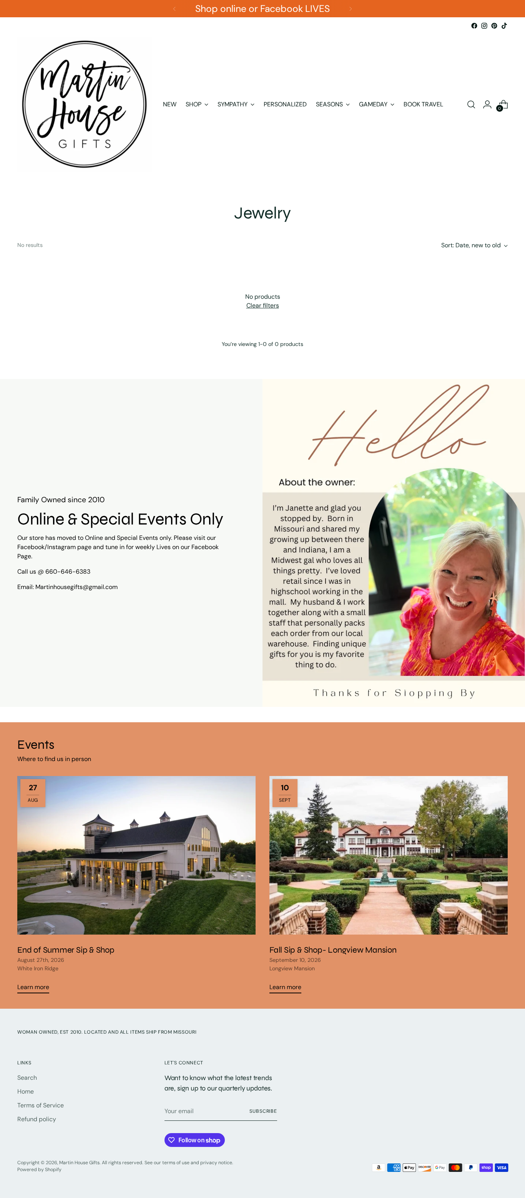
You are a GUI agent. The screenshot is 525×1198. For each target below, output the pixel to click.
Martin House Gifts (79, 1163)
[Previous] (174, 8)
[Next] (350, 8)
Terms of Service (40, 1105)
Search (27, 1078)
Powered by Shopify (39, 1170)
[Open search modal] (471, 104)
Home (25, 1091)
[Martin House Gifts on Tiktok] (504, 25)
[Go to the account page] (487, 104)
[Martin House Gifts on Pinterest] (494, 25)
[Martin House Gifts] (84, 104)
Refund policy (36, 1119)
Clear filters (262, 305)
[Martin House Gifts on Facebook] (474, 25)
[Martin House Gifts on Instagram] (484, 25)
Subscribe (263, 1111)
